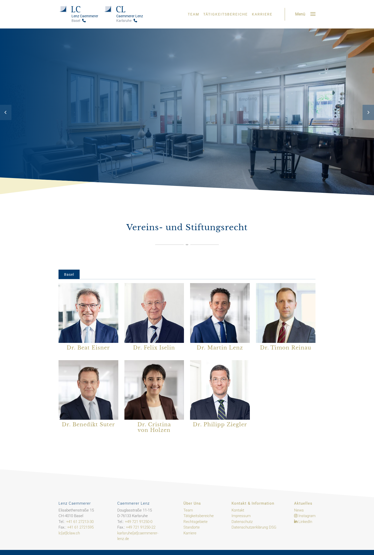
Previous (5, 112)
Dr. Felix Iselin (154, 348)
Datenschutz (242, 521)
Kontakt (238, 510)
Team (193, 14)
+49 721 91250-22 (140, 527)
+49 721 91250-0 (138, 521)
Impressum (241, 516)
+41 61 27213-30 (80, 521)
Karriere (262, 14)
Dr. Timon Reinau (285, 348)
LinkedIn (304, 521)
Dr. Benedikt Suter (88, 424)
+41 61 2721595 (80, 527)
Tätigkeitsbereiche (225, 14)
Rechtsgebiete (195, 521)
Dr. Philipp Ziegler (220, 424)
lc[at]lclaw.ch (69, 533)
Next (368, 112)
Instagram (306, 516)
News (299, 510)
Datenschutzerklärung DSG (254, 527)
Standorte (191, 527)
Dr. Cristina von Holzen (154, 427)
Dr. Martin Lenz (220, 348)
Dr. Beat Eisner (88, 348)
